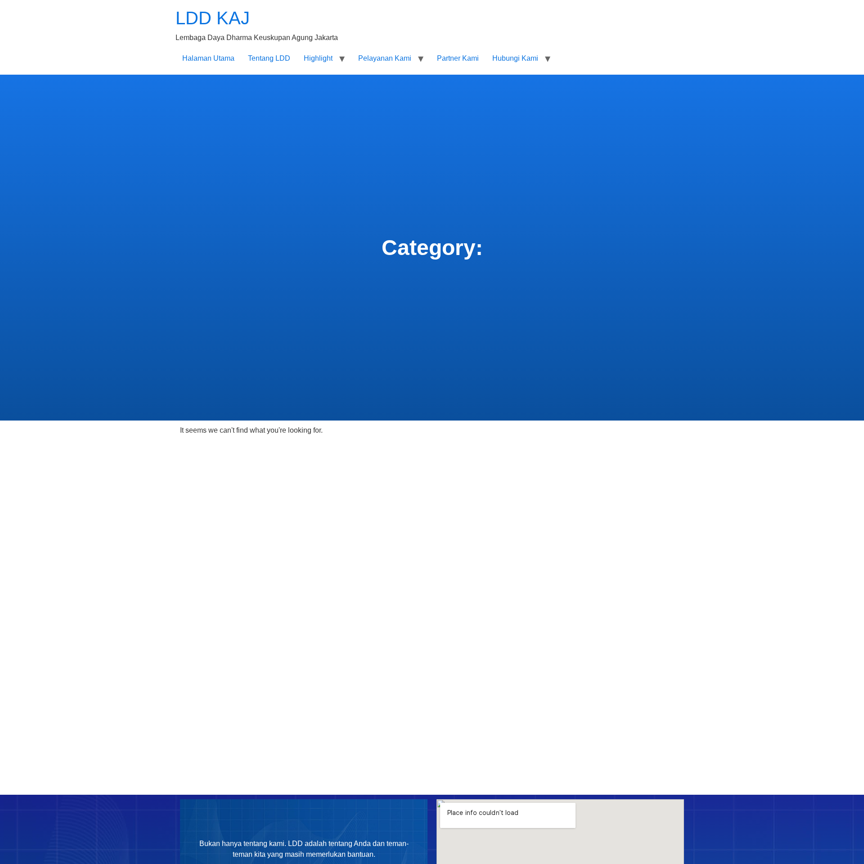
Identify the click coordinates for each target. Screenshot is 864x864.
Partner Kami (458, 58)
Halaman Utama (208, 58)
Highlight (318, 58)
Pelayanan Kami (384, 58)
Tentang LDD (269, 58)
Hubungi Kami (515, 58)
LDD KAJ (213, 18)
